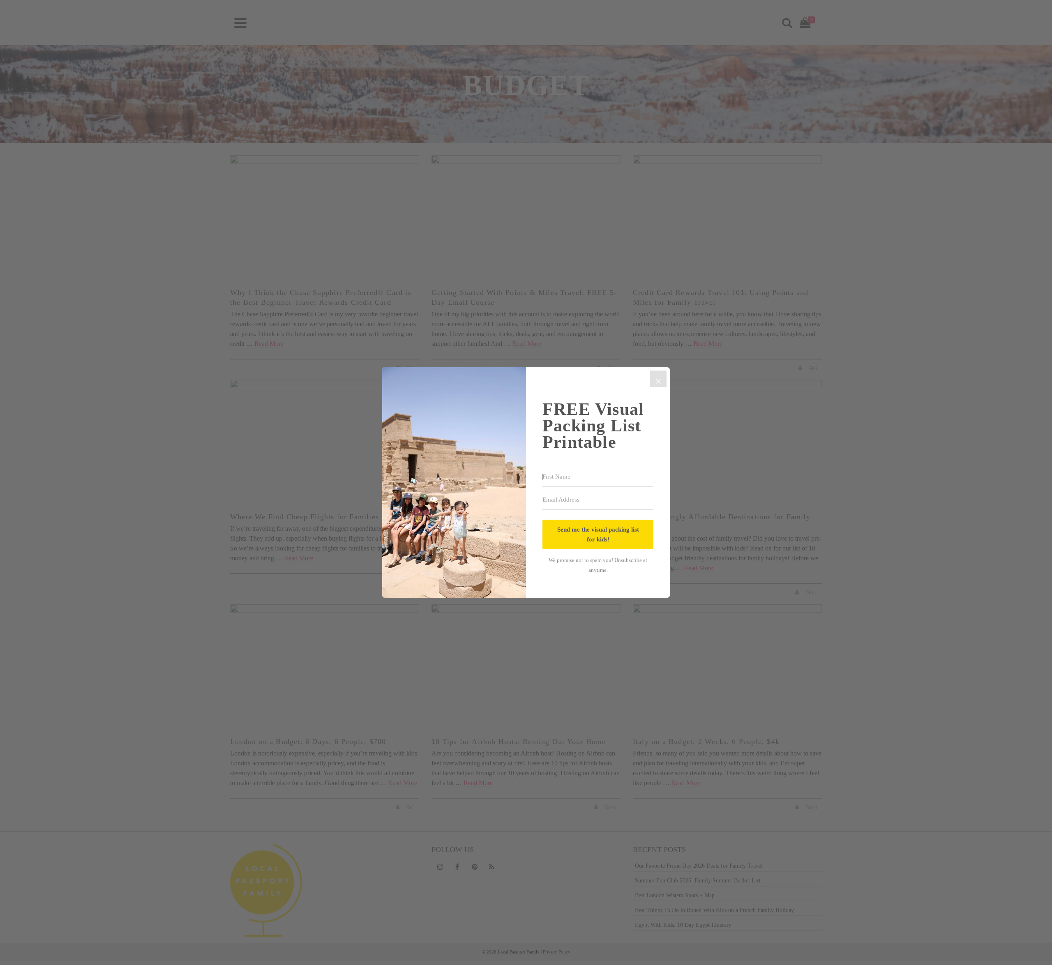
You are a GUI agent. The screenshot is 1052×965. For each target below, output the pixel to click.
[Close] (658, 379)
